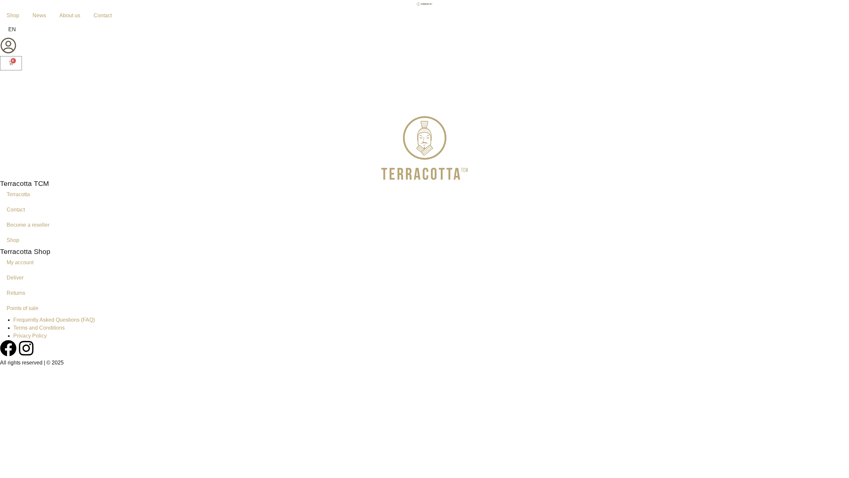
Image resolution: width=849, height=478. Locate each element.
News (39, 15)
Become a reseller (28, 225)
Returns (16, 293)
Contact (103, 15)
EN (12, 29)
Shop (13, 15)
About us (69, 15)
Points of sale (22, 308)
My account (20, 262)
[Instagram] (26, 348)
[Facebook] (8, 348)
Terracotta (18, 194)
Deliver (15, 277)
